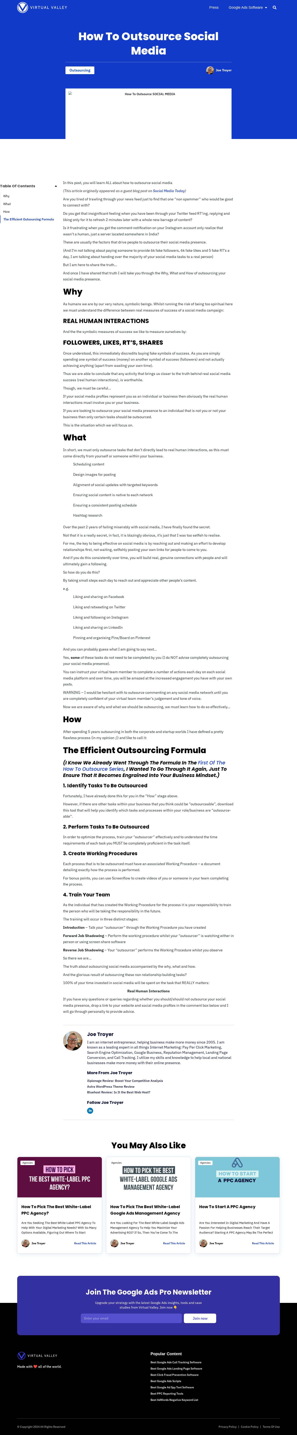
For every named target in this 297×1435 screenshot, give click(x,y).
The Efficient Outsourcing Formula (28, 219)
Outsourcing (80, 70)
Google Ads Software (246, 7)
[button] (274, 7)
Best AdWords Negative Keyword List (174, 1400)
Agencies (27, 1162)
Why (6, 196)
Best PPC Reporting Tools (167, 1393)
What (7, 204)
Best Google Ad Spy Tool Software (172, 1387)
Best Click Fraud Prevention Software (175, 1375)
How (6, 212)
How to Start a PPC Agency (227, 1207)
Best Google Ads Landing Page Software (176, 1368)
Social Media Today (169, 190)
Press (214, 7)
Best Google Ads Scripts (166, 1381)
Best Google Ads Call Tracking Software (176, 1362)
